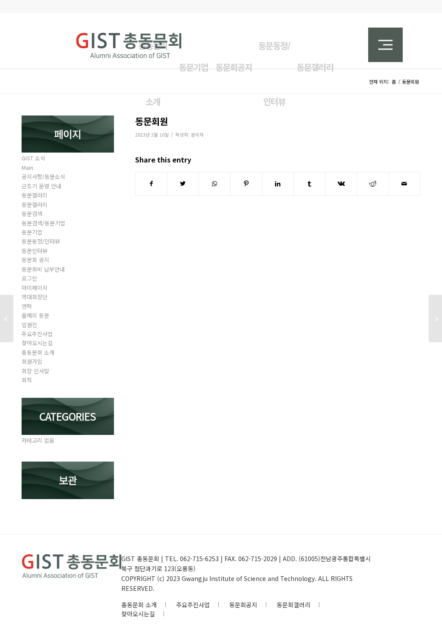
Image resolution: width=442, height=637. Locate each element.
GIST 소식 (33, 158)
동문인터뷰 (34, 251)
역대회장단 (34, 297)
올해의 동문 (35, 315)
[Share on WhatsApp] (214, 183)
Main (27, 167)
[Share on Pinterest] (246, 183)
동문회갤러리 (293, 604)
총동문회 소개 (38, 352)
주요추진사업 (37, 334)
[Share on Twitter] (183, 183)
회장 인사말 (35, 371)
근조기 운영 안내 (41, 186)
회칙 (27, 380)
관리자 (197, 134)
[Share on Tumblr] (309, 183)
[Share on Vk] (341, 183)
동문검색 (32, 213)
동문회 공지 (35, 260)
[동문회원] (6, 318)
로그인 (29, 278)
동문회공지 (243, 604)
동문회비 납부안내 (43, 269)
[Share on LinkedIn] (278, 183)
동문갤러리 (34, 195)
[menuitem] (234, 62)
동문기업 (32, 232)
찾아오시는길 (37, 343)
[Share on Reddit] (372, 183)
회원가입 (32, 361)
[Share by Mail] (404, 183)
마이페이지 (34, 288)
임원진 (29, 325)
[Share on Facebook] (151, 183)
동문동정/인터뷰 (41, 241)
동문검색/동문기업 (43, 223)
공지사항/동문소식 (43, 176)
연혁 (27, 306)
